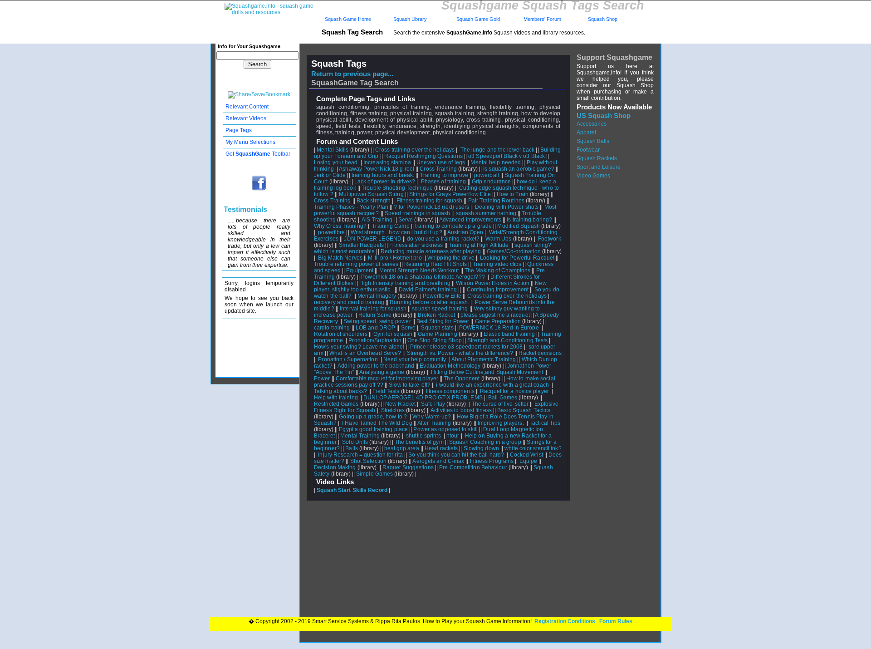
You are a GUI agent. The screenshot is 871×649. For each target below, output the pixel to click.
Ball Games (502, 397)
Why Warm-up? (431, 416)
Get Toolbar (257, 154)
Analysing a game (382, 372)
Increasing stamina (387, 162)
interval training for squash (373, 308)
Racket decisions (540, 353)
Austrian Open (465, 232)
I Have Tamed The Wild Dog (377, 423)
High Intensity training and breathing (404, 283)
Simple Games (374, 474)
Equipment (359, 270)
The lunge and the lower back (497, 150)
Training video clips (497, 264)
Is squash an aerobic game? (518, 169)
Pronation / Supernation (347, 359)
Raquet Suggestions (408, 467)
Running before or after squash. (429, 302)
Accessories (592, 124)
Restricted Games (336, 404)
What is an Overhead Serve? (365, 353)
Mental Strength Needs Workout (419, 270)
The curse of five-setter (500, 404)
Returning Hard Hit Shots (435, 264)
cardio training (332, 327)
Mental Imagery (376, 296)
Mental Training (360, 436)
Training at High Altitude (479, 245)
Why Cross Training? (340, 226)
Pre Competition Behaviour (473, 467)
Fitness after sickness (416, 245)
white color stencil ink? (532, 448)
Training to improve (444, 175)
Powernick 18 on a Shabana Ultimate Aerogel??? (423, 277)
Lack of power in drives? (384, 181)
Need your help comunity (414, 359)
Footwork (549, 239)
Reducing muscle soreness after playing (431, 251)
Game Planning (437, 334)
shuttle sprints (423, 436)
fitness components (450, 391)
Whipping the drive (451, 258)
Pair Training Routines (496, 200)
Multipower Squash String (371, 194)
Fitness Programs (492, 461)
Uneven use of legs (440, 162)
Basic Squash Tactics (523, 410)
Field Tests (385, 391)
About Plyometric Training (483, 359)
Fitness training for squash (429, 200)
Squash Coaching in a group (485, 442)
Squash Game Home (348, 19)
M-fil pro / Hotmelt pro (394, 258)
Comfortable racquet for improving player (387, 378)
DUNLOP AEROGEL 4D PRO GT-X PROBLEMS (423, 397)
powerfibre (331, 232)
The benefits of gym (419, 442)
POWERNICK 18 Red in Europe (499, 327)
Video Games (593, 175)
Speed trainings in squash (417, 213)
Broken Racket (436, 315)
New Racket (400, 404)
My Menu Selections (250, 142)
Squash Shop (602, 19)
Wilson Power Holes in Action (492, 283)
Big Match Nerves (340, 258)
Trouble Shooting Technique (397, 188)
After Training (434, 423)
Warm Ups (498, 239)
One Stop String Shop (434, 340)
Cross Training (438, 169)
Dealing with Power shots (506, 207)
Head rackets (441, 448)
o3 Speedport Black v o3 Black (506, 156)
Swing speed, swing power (377, 321)
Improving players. (501, 423)
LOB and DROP (375, 327)
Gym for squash (392, 334)
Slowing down (481, 448)
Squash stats (437, 327)
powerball (486, 175)
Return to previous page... (352, 74)
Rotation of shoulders (340, 334)
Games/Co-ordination (514, 251)
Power (322, 378)
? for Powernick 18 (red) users (431, 207)
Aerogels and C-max (438, 461)
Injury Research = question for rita (360, 455)
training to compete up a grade (453, 226)
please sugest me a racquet (495, 315)
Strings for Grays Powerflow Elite (450, 194)
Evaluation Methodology (450, 366)
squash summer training (486, 213)
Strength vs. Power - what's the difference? (460, 353)
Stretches (393, 410)
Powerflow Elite (442, 296)
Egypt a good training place (373, 429)
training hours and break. (383, 175)
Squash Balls (593, 141)
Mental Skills (332, 150)
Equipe (528, 461)
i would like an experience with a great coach (492, 385)
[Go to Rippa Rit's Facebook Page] (259, 190)
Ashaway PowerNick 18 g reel (376, 169)
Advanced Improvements (470, 219)
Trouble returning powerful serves (356, 264)
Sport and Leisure (599, 167)
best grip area (401, 448)
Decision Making (335, 467)
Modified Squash (518, 226)
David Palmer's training (428, 289)
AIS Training (377, 219)
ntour (453, 436)
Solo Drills (355, 442)
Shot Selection (368, 461)
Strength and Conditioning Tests (507, 340)
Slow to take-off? (410, 385)
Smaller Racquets (361, 245)
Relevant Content (247, 106)
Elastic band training (509, 334)
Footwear (588, 150)
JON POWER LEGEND (372, 239)
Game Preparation (498, 321)
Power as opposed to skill (445, 429)
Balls (351, 448)
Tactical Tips (544, 423)
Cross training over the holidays (415, 150)
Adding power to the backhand (376, 366)
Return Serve (374, 315)
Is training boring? (529, 219)
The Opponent (462, 378)
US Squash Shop (604, 115)
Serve (405, 219)
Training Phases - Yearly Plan (351, 207)
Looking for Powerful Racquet (517, 258)
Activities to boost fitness (461, 410)
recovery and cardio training (349, 302)
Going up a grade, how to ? (373, 416)
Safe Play (433, 404)
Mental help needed (495, 162)
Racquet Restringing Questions (423, 156)
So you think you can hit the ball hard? (456, 455)
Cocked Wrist (526, 455)
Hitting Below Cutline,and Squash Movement (487, 372)
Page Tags (238, 130)
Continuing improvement (497, 289)
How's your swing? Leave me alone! (359, 347)
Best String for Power (442, 321)
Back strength (374, 200)
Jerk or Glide (330, 175)
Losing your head (336, 162)
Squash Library (409, 19)
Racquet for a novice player (514, 391)
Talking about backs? (340, 391)
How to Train (512, 194)
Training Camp (390, 226)
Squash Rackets (597, 158)
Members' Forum (541, 19)
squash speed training (440, 308)
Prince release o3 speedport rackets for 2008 (466, 347)
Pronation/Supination (374, 340)
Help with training (336, 397)
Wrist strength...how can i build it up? (396, 232)
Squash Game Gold (478, 19)
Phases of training (443, 181)
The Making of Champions (497, 270)
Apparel (586, 132)
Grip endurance (491, 181)
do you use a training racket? (443, 239)
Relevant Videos (245, 118)
